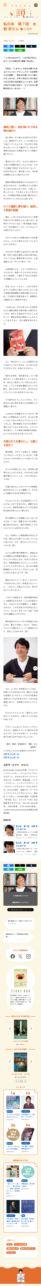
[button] (10, 1029)
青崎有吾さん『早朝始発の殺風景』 (17, 935)
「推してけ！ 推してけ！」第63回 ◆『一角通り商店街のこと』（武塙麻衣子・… (13, 1188)
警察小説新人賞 (12, 1249)
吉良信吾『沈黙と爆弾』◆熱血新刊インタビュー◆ (13, 1221)
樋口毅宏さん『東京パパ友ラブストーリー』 (20, 922)
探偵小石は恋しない (28, 1249)
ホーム (6, 17)
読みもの (9, 1111)
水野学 (21, 41)
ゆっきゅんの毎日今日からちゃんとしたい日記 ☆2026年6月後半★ (13, 1116)
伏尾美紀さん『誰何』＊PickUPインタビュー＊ (27, 1115)
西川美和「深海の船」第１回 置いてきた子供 (27, 1221)
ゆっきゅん (11, 1253)
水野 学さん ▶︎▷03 (11, 757)
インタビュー (17, 17)
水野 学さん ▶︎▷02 (11, 754)
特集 (23, 1216)
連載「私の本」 (30, 17)
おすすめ (9, 1181)
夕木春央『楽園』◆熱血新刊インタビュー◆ (27, 1147)
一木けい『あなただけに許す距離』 (13, 1148)
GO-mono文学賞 (20, 1244)
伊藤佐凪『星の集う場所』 (27, 1185)
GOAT (9, 1244)
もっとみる (19, 1081)
